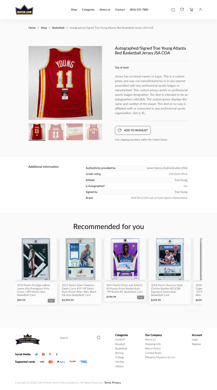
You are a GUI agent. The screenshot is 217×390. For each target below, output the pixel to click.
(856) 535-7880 (139, 9)
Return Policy (153, 348)
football (120, 339)
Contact (120, 9)
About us (105, 9)
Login (195, 339)
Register (196, 344)
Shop (74, 9)
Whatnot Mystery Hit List (160, 357)
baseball (120, 344)
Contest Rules (153, 353)
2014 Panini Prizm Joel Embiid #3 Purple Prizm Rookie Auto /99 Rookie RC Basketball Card (124, 288)
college (119, 357)
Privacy (116, 382)
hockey (119, 361)
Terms (107, 382)
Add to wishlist (136, 130)
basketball (121, 348)
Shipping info (153, 344)
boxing (119, 353)
